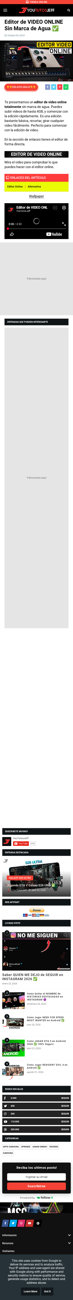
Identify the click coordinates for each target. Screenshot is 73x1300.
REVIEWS (54, 1147)
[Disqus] (36, 678)
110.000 (15, 1121)
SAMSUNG (8, 1153)
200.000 (15, 1129)
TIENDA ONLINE (38, 2)
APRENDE (25, 1147)
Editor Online (15, 186)
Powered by (27, 1197)
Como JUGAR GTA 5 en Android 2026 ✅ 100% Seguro (46, 1042)
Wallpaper (36, 196)
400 (13, 1106)
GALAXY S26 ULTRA (20, 877)
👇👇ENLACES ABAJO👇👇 (21, 87)
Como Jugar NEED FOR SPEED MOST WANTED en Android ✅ (45, 1019)
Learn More (30, 1291)
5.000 (13, 1098)
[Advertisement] (36, 278)
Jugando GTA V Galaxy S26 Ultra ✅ (31, 885)
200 (13, 1113)
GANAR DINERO (40, 1147)
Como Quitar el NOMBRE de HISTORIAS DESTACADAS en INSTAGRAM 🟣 (45, 996)
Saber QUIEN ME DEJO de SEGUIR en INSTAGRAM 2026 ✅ (32, 977)
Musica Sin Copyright (36, 1207)
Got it (47, 1291)
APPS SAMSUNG (11, 1147)
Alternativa (35, 186)
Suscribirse (36, 1186)
